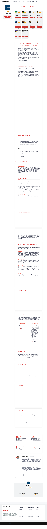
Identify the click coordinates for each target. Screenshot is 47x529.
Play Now (18, 17)
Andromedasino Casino (19, 21)
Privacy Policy (37, 516)
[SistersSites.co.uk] (6, 1)
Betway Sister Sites (30, 511)
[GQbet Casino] (30, 12)
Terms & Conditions (38, 518)
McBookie (22, 82)
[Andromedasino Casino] (16, 22)
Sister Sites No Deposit (28, 1)
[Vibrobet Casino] (16, 31)
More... (36, 1)
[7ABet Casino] (16, 12)
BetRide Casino (26, 30)
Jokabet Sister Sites (30, 514)
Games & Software (35, 490)
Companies (33, 1)
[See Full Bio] (27, 475)
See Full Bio (26, 475)
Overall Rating (28, 485)
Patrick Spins (25, 11)
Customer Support (35, 493)
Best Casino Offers (15, 1)
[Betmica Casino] (38, 22)
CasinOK (40, 11)
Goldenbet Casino (21, 518)
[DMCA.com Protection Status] (11, 523)
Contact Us (37, 511)
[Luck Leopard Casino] (23, 22)
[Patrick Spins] (23, 12)
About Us (37, 509)
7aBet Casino (20, 511)
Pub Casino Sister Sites (30, 516)
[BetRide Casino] (23, 31)
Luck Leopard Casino (25, 21)
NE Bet (22, 99)
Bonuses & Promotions (22, 493)
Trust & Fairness (22, 490)
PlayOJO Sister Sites (30, 509)
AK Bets (22, 115)
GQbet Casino (33, 11)
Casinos (19, 1)
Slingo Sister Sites (30, 518)
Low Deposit (23, 1)
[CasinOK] (38, 12)
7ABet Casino (18, 11)
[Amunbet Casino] (30, 22)
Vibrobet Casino (19, 30)
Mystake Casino (21, 516)
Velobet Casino (21, 514)
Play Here (7, 16)
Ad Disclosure (37, 514)
